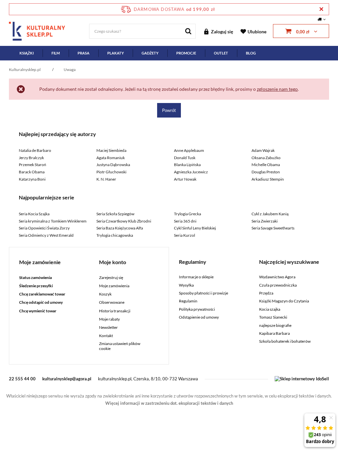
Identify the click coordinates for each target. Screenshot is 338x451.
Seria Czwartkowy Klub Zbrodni (123, 221)
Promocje (186, 53)
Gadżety (150, 53)
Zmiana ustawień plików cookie (119, 346)
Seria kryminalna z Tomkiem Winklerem (52, 221)
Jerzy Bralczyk (31, 157)
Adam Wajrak (263, 150)
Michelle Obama (266, 164)
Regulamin (188, 301)
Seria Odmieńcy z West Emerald (46, 235)
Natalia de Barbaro (35, 150)
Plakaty (115, 53)
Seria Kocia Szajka (34, 213)
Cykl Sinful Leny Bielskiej (195, 228)
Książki (26, 53)
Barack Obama (32, 171)
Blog (251, 53)
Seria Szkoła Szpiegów (115, 213)
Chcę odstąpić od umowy (41, 302)
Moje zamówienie (40, 262)
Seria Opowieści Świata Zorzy (44, 228)
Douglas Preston (266, 171)
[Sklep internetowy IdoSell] (302, 378)
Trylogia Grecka (187, 213)
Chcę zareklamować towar (42, 294)
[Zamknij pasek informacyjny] (321, 9)
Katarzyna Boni (32, 179)
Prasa (83, 53)
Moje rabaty (109, 319)
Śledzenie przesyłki (36, 286)
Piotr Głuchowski (111, 171)
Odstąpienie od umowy (199, 317)
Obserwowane (111, 302)
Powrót (169, 110)
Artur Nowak (185, 179)
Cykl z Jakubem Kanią (270, 213)
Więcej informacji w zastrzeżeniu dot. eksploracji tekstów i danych (169, 403)
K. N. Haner (106, 179)
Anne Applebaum (189, 150)
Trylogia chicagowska (114, 235)
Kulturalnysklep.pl (25, 69)
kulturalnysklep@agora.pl (66, 378)
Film (55, 53)
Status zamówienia (35, 277)
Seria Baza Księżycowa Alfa (119, 228)
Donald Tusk (184, 157)
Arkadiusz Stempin (268, 179)
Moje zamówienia (114, 286)
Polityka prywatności (197, 309)
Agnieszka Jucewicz (191, 171)
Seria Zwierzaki (265, 221)
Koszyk (105, 294)
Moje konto (112, 262)
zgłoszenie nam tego (277, 89)
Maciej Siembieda (111, 150)
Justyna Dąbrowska (113, 164)
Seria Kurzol (184, 235)
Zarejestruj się (111, 277)
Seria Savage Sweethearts (273, 228)
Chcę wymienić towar (37, 311)
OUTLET (221, 53)
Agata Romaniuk (110, 157)
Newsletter (108, 327)
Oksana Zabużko (266, 157)
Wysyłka (186, 285)
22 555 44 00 (22, 378)
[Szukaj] (188, 31)
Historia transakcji (114, 311)
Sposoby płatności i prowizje (203, 293)
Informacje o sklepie (196, 277)
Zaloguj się (222, 31)
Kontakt (106, 335)
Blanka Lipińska (187, 164)
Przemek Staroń (32, 164)
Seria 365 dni (185, 221)
